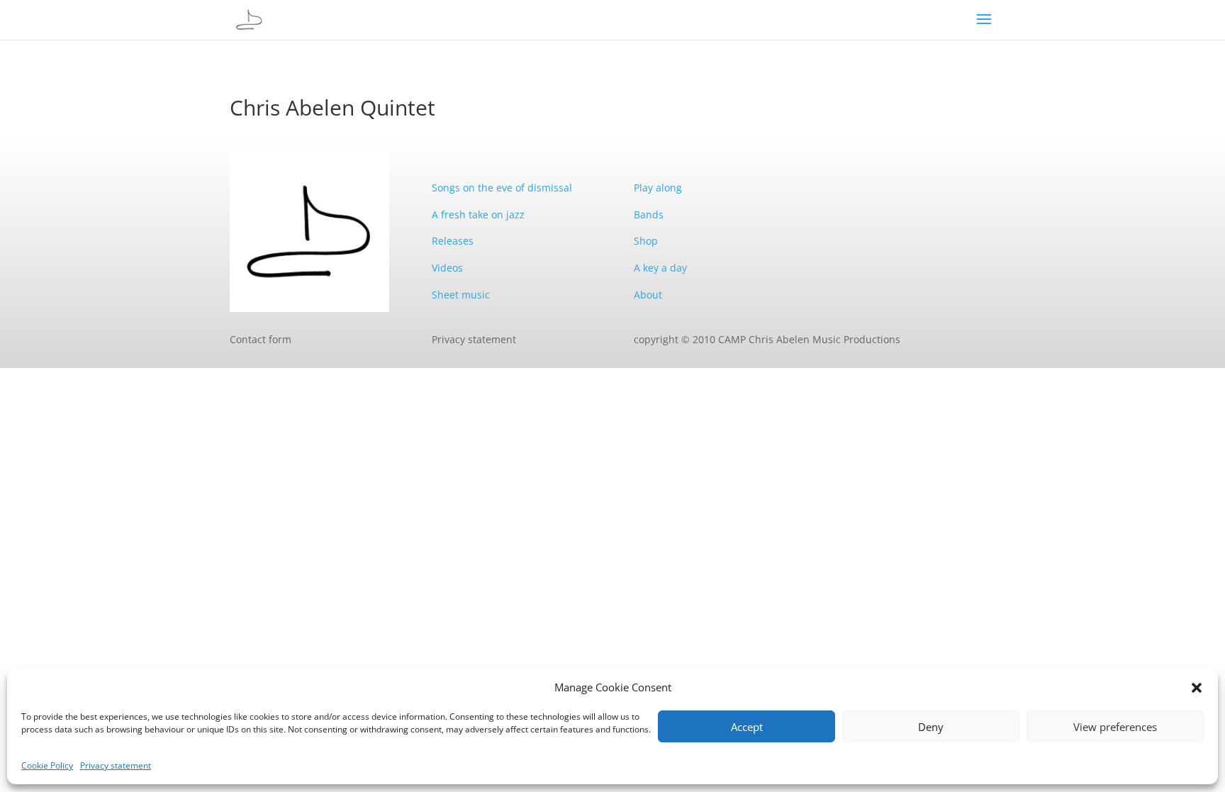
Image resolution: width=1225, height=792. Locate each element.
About (648, 294)
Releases (453, 240)
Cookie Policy (47, 765)
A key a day (660, 267)
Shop (646, 240)
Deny (931, 727)
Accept (747, 727)
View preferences (1115, 727)
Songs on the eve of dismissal (502, 187)
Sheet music (461, 294)
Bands (649, 214)
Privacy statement (115, 765)
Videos (447, 267)
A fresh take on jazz (478, 214)
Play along (658, 187)
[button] (1197, 688)
